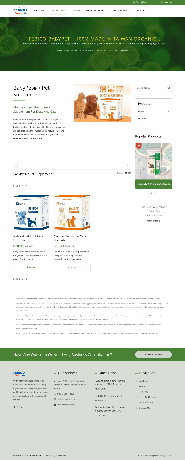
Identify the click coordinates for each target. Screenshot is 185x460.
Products (58, 10)
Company (74, 10)
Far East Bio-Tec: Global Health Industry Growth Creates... (110, 409)
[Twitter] (18, 407)
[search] (134, 2)
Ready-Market (166, 456)
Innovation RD (120, 10)
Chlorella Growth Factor (81, 333)
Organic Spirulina (53, 333)
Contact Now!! (153, 355)
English (168, 2)
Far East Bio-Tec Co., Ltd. (39, 455)
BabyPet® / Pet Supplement (116, 50)
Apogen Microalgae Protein (128, 333)
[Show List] (129, 173)
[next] (128, 165)
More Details (153, 220)
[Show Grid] (126, 173)
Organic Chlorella (66, 333)
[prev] (15, 165)
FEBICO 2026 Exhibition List (108, 395)
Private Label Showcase (92, 50)
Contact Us (141, 10)
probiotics (114, 333)
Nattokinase (105, 333)
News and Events (96, 10)
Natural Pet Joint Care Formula (28, 238)
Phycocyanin (95, 333)
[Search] (169, 88)
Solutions (40, 10)
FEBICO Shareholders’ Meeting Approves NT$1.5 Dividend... (110, 382)
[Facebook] (14, 407)
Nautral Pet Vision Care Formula (70, 238)
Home (59, 50)
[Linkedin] (21, 407)
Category (68, 50)
